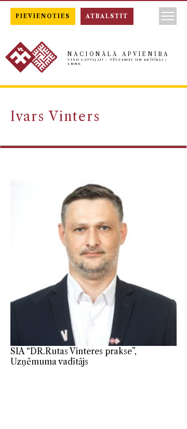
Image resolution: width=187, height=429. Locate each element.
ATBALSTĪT (107, 16)
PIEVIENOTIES (43, 16)
